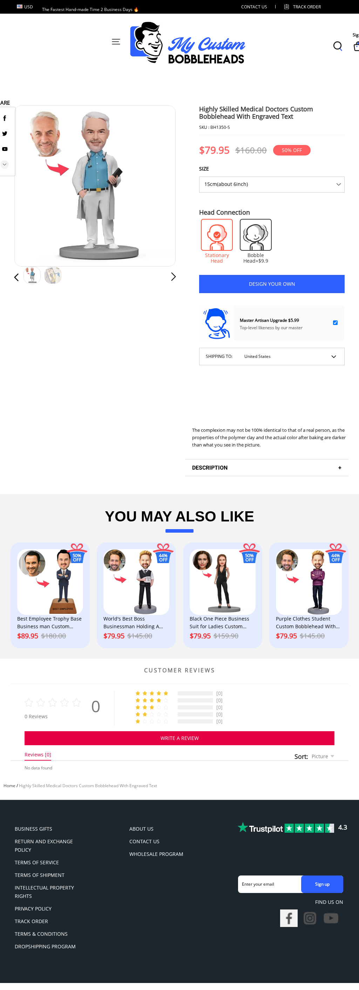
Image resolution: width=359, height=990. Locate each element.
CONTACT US (254, 7)
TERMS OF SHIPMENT (40, 875)
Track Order (307, 7)
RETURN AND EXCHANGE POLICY (44, 845)
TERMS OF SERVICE (37, 862)
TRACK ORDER (31, 921)
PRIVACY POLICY (33, 908)
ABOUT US (141, 828)
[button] (30, 185)
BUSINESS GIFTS (33, 828)
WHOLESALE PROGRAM (156, 854)
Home (9, 786)
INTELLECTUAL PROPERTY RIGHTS (44, 891)
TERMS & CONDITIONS (41, 933)
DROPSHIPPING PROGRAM (45, 946)
